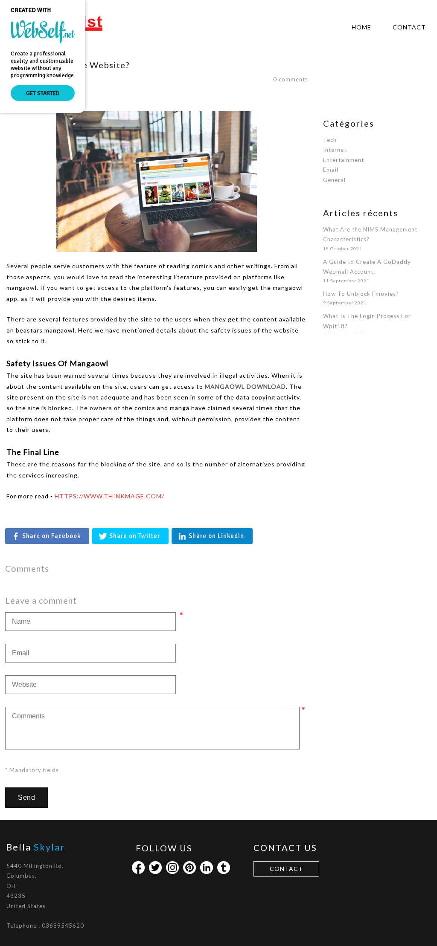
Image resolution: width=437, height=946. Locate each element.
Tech (330, 139)
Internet (335, 149)
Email (330, 169)
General (334, 179)
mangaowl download (245, 386)
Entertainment (343, 159)
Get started (42, 93)
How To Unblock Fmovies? (361, 293)
